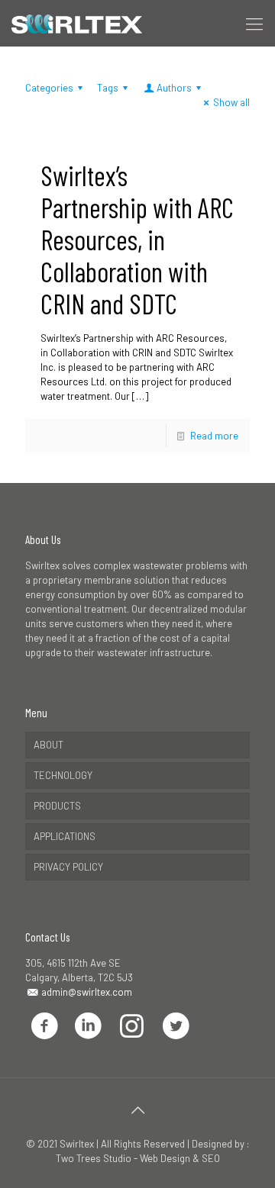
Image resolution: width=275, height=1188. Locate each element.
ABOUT (48, 745)
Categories (49, 88)
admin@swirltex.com (85, 992)
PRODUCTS (57, 806)
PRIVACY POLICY (68, 867)
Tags (107, 88)
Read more (214, 436)
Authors (174, 88)
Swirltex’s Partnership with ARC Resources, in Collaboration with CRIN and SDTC (137, 239)
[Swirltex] (76, 23)
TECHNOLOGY (63, 775)
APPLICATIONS (64, 836)
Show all (231, 102)
